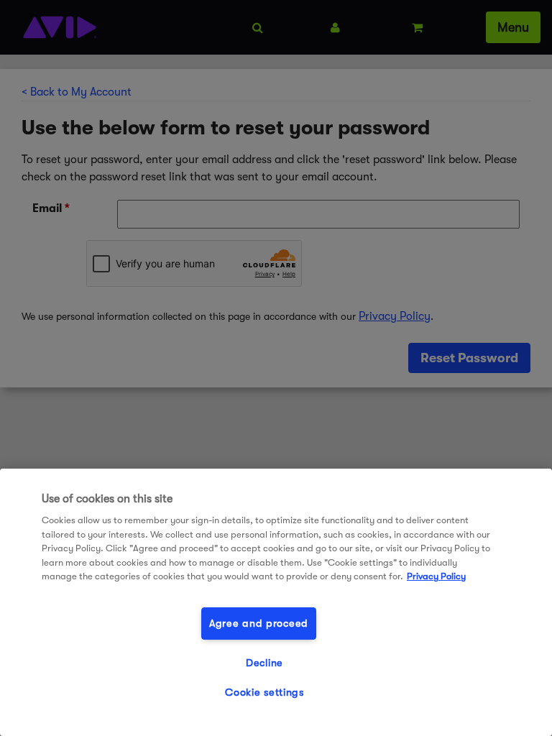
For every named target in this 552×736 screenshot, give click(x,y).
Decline (264, 663)
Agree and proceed (258, 623)
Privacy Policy (436, 576)
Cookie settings (264, 692)
